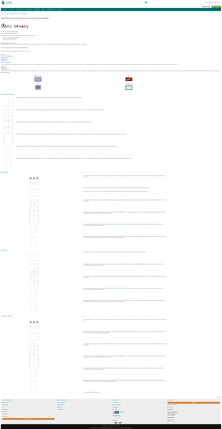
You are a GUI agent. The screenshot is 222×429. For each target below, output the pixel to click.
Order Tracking (5, 404)
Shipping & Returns (5, 402)
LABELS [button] (5, 9)
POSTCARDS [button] (11, 9)
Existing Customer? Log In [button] (29, 418)
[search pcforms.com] (146, 2)
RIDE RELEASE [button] (36, 9)
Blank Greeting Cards (5, 59)
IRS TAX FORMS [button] (28, 9)
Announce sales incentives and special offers (11, 37)
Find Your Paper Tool (61, 402)
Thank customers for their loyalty (9, 39)
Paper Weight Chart (61, 404)
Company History (115, 402)
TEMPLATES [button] (59, 9)
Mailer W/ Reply (91, 158)
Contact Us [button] (194, 402)
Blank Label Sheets (19, 121)
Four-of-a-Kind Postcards (5, 55)
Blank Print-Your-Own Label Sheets (22, 109)
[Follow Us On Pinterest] (118, 417)
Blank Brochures (4, 60)
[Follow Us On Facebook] (113, 417)
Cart (207, 2)
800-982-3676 (206, 6)
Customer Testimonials (116, 404)
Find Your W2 (59, 407)
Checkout (212, 2)
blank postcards (99, 191)
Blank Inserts (18, 134)
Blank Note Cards (4, 58)
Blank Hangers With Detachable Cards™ (94, 175)
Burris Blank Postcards (20, 97)
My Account (218, 2)
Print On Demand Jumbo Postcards (7, 56)
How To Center (5, 414)
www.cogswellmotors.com (5, 69)
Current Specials (60, 409)
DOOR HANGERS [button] (19, 9)
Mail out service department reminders (10, 38)
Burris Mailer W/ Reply (87, 237)
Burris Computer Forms (115, 425)
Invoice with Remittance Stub (56, 146)
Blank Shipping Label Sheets (88, 264)
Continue (218, 397)
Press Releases (115, 407)
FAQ (3, 407)
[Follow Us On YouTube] (115, 417)
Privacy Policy (4, 411)
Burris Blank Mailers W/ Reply (44, 146)
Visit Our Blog (114, 409)
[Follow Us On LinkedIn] (120, 417)
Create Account (5, 416)
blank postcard (130, 331)
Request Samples (5, 409)
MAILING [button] (43, 9)
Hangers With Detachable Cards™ (108, 319)
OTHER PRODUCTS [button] (51, 9)
